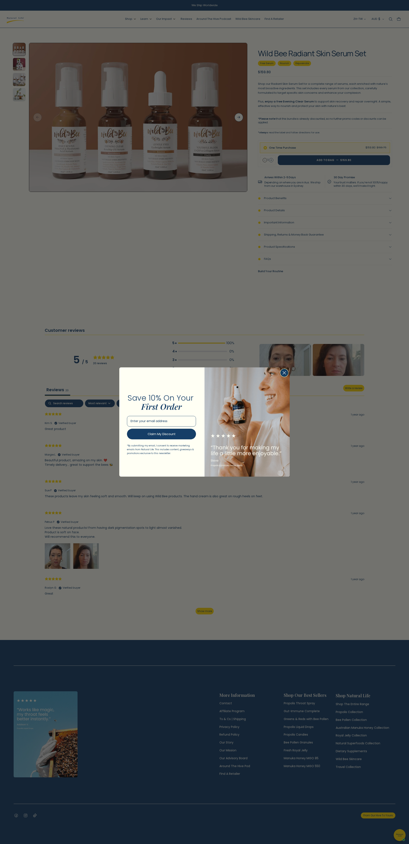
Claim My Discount (162, 434)
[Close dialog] (284, 373)
